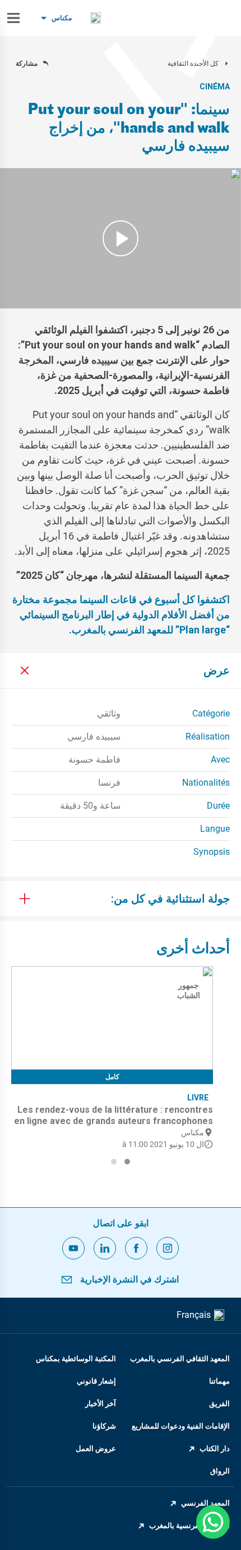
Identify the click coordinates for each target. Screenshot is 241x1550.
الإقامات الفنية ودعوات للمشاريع (181, 1426)
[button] (127, 1161)
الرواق (220, 1471)
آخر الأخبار (100, 1403)
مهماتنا (219, 1381)
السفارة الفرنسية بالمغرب (189, 1525)
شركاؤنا (104, 1426)
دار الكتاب (215, 1448)
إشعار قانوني (96, 1381)
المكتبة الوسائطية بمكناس (76, 1358)
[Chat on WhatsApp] (213, 1522)
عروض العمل (96, 1448)
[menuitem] (95, 18)
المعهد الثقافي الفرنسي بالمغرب (180, 1358)
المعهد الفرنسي (205, 1503)
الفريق (219, 1403)
